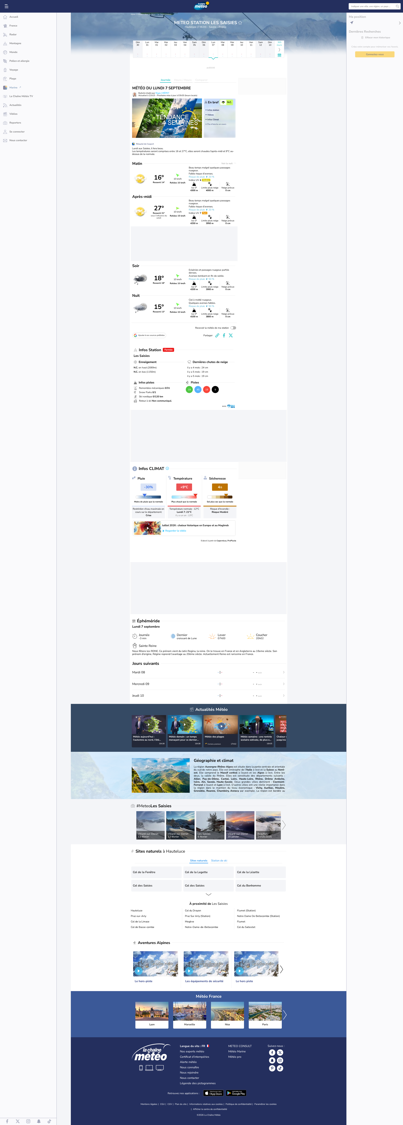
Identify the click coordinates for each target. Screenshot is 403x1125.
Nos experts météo (192, 1051)
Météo (133, 14)
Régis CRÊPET (162, 93)
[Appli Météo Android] (236, 1093)
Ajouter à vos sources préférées (151, 335)
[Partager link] (217, 335)
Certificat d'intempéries (194, 1057)
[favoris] (240, 22)
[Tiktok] (280, 1068)
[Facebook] (272, 1052)
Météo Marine (237, 1051)
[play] (147, 528)
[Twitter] (280, 1052)
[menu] (7, 6)
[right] (283, 728)
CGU (162, 1104)
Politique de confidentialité (239, 1104)
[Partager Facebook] (224, 335)
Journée (165, 80)
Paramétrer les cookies (265, 1104)
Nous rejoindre (189, 1072)
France (140, 14)
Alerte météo (188, 1062)
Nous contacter (189, 1078)
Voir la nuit (227, 163)
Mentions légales (149, 1104)
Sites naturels (198, 860)
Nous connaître (189, 1067)
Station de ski (219, 860)
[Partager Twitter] (231, 335)
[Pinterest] (272, 1068)
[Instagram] (280, 1060)
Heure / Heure (183, 80)
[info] (167, 469)
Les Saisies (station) (164, 14)
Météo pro (234, 1057)
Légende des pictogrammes (198, 1083)
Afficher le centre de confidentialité (210, 1109)
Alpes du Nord (150, 14)
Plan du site (181, 1104)
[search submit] (397, 6)
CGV (169, 1104)
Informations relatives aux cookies (206, 1104)
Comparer (201, 80)
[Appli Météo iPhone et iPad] (213, 1093)
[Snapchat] (272, 1060)
